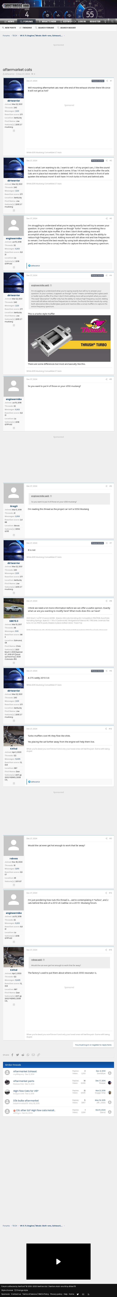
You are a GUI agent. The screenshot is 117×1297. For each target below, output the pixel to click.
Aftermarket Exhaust (25, 1071)
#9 (110, 671)
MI (15, 878)
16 (14, 865)
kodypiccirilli (18, 1093)
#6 (110, 486)
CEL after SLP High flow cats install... (35, 1110)
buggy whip (100, 1093)
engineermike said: (40, 285)
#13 (110, 950)
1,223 (17, 111)
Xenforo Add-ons (62, 1286)
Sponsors (5, 1294)
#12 (110, 893)
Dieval (102, 1112)
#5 (110, 379)
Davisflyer (101, 1073)
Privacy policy (56, 1294)
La (15, 258)
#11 (110, 838)
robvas (14, 858)
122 (15, 755)
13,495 (17, 759)
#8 (110, 601)
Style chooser (7, 1290)
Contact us (16, 1294)
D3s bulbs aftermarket (26, 1100)
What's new (49, 21)
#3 (110, 218)
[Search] (112, 21)
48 (15, 628)
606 (17, 631)
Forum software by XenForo (24, 1286)
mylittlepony (18, 1074)
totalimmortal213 (20, 1103)
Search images (67, 27)
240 (15, 107)
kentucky (18, 118)
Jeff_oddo (100, 1102)
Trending (27, 27)
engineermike (14, 238)
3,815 (17, 868)
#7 (110, 543)
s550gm (17, 1113)
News (11, 21)
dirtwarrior (10, 74)
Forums (28, 21)
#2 (110, 160)
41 (14, 513)
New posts (10, 27)
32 (15, 245)
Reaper (102, 1083)
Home (71, 1294)
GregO (14, 506)
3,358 (17, 516)
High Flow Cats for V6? (25, 1091)
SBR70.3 (13, 621)
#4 (110, 275)
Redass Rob (18, 1084)
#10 (110, 729)
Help (65, 1294)
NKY (15, 768)
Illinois (17, 525)
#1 (111, 81)
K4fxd (13, 748)
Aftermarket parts (23, 1081)
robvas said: (36, 959)
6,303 (17, 249)
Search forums (46, 27)
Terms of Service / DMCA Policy (35, 1294)
